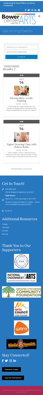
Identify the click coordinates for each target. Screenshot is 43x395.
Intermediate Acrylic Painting (21, 99)
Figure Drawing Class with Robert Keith (21, 145)
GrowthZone (27, 169)
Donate (5, 231)
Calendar (5, 227)
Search (22, 57)
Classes (5, 224)
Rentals (5, 234)
